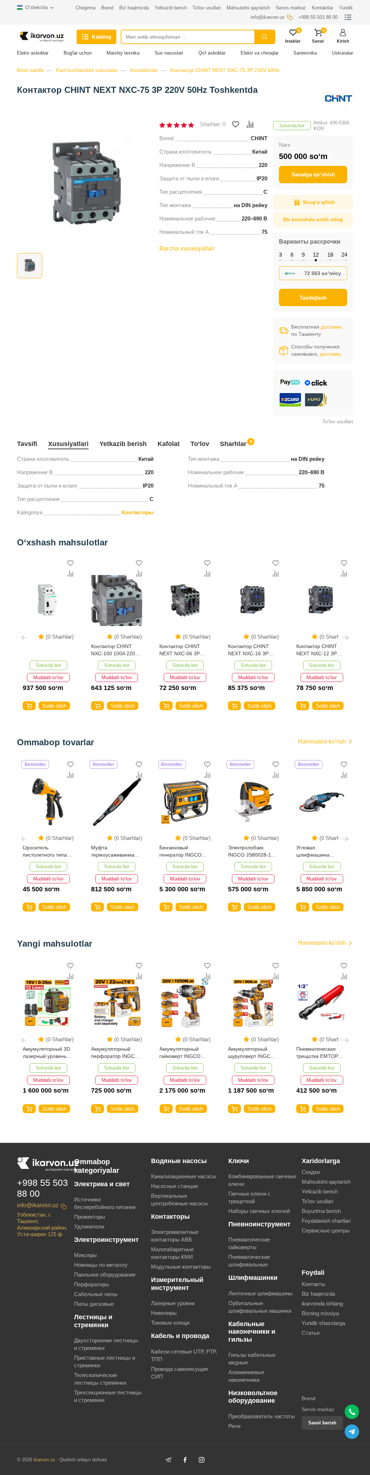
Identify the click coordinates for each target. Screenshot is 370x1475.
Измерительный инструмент (177, 1283)
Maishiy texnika (123, 53)
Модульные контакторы (181, 1267)
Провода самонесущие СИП (179, 1373)
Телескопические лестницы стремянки (100, 1379)
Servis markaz (318, 1409)
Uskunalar (342, 53)
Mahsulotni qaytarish (326, 1182)
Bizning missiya (320, 1313)
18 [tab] (330, 255)
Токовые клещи (170, 1323)
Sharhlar (233, 443)
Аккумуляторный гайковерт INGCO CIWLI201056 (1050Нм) (111, 1053)
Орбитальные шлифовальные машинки (259, 1307)
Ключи (238, 1161)
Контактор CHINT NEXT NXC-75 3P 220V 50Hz (225, 70)
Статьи (310, 1333)
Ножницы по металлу (101, 1265)
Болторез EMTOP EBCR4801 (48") (317, 1052)
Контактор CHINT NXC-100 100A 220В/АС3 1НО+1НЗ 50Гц (109, 650)
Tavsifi (27, 443)
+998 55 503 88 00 (42, 1188)
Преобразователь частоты (261, 1416)
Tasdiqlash (313, 298)
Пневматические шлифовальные (249, 1261)
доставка (331, 327)
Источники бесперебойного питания (104, 1203)
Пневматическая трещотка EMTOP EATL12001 (249, 1053)
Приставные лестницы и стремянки (104, 1361)
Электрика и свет (102, 1184)
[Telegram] (168, 1459)
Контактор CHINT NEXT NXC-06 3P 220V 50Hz (174, 650)
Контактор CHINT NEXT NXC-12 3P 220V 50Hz (311, 650)
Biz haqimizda (318, 1294)
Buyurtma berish (321, 1211)
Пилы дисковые (94, 1304)
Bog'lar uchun (78, 53)
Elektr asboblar (32, 53)
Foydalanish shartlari (326, 1221)
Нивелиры (164, 1313)
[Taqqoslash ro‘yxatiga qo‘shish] (250, 124)
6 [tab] (292, 255)
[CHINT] (338, 98)
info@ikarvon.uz (38, 1205)
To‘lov (199, 443)
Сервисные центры (326, 1230)
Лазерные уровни (172, 1303)
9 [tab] (303, 255)
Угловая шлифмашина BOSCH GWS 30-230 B (252, 852)
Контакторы (138, 512)
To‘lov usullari (337, 421)
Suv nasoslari (169, 53)
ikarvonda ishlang (322, 1303)
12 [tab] (316, 255)
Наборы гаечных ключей (259, 1211)
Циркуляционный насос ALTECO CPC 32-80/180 (319, 852)
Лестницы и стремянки (93, 1320)
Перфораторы (91, 1284)
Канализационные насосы (183, 1176)
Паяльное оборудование (104, 1275)
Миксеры (85, 1255)
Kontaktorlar (144, 70)
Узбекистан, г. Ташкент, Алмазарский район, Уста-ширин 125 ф (42, 1224)
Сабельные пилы (95, 1294)
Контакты (313, 1284)
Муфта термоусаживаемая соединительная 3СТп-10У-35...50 (46, 852)
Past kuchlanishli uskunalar (87, 70)
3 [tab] (280, 255)
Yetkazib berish (123, 443)
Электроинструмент (106, 1239)
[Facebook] (185, 1459)
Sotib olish (48, 706)
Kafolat (169, 443)
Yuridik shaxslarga (323, 1323)
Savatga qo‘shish (313, 174)
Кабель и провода (180, 1335)
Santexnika (305, 53)
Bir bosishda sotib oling (313, 219)
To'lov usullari (317, 1201)
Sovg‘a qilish (319, 202)
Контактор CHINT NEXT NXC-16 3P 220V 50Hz (242, 650)
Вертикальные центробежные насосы (179, 1199)
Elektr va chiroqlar (260, 53)
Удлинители (89, 1226)
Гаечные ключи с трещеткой (249, 1197)
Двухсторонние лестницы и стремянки (106, 1344)
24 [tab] (344, 255)
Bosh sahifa (30, 70)
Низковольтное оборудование (253, 1396)
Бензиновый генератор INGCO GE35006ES (112, 852)
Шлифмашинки (253, 1277)
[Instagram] (201, 1459)
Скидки (311, 1172)
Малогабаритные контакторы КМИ (172, 1253)
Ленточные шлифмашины (260, 1293)
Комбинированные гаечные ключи (262, 1180)
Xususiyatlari (68, 443)
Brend (308, 1398)
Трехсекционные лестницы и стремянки (108, 1396)
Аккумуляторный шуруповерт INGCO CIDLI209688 (182, 1053)
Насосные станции (174, 1186)
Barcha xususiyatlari (187, 248)
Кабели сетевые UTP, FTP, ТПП (184, 1355)
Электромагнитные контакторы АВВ (174, 1236)
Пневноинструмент (259, 1224)
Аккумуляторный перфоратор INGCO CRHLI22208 (46, 1053)
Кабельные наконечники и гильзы (251, 1331)
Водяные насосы (179, 1161)
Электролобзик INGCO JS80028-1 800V (180, 852)
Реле (234, 1426)
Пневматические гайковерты (249, 1243)
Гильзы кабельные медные (251, 1358)
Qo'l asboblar (211, 53)
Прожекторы (89, 1217)
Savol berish (322, 1422)
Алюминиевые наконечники (246, 1376)
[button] (24, 637)
